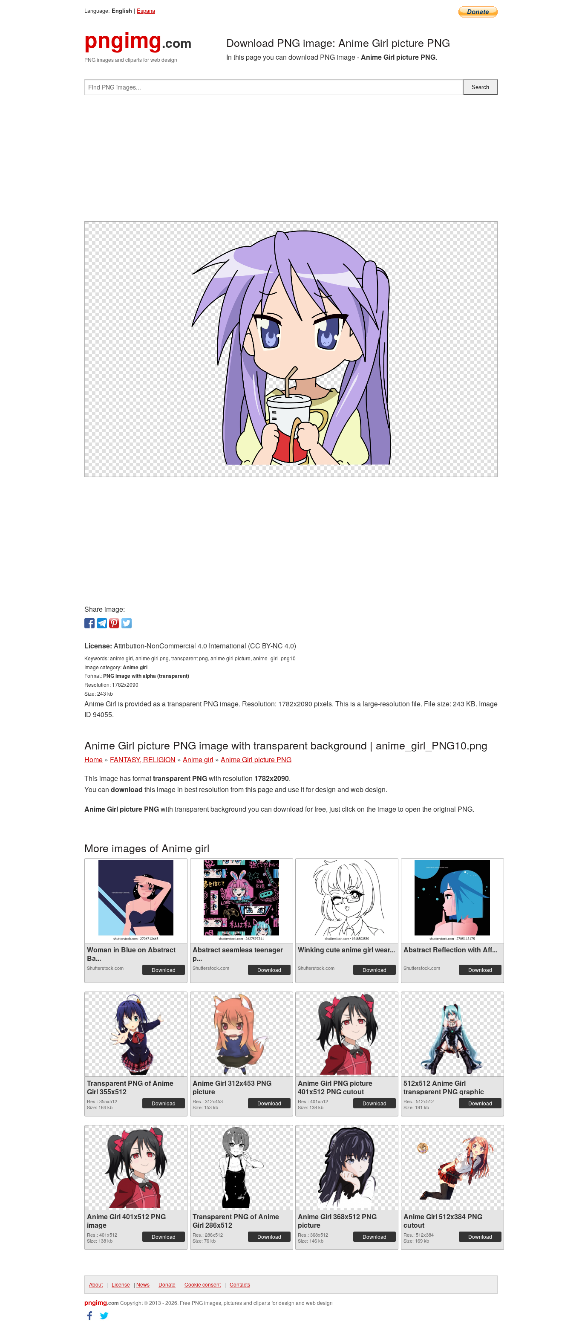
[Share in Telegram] (102, 623)
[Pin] (114, 623)
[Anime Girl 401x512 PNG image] (135, 1167)
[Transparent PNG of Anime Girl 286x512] (241, 1167)
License (121, 1284)
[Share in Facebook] (89, 623)
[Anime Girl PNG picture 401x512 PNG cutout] (346, 1034)
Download (164, 969)
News (143, 1284)
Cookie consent (202, 1284)
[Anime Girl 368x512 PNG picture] (347, 1167)
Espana (146, 10)
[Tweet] (126, 623)
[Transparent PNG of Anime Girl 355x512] (136, 1034)
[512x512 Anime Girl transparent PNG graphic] (452, 1034)
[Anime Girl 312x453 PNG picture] (241, 1034)
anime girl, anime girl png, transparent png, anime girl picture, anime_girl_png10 (203, 658)
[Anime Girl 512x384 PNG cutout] (452, 1168)
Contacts (240, 1284)
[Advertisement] (291, 161)
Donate (167, 1284)
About (96, 1284)
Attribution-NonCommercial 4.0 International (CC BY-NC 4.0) (205, 646)
